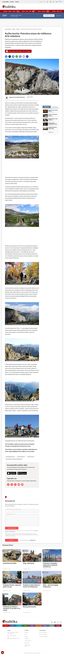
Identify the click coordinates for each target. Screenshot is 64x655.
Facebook (47, 2)
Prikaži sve (50, 132)
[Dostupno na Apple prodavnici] (11, 473)
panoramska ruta (10, 456)
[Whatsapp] (16, 56)
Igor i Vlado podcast (43, 632)
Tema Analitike (5, 1)
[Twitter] (9, 56)
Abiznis (23, 11)
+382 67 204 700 (12, 635)
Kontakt (26, 636)
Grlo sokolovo (21, 456)
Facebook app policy (27, 645)
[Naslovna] (2, 652)
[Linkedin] (13, 56)
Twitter (53, 2)
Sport (27, 11)
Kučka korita (31, 456)
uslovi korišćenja (12, 531)
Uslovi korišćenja (28, 640)
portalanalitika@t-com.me (14, 638)
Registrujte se (33, 540)
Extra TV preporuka (43, 634)
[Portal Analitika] (9, 7)
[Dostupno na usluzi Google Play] (22, 473)
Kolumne (12, 1)
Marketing (27, 638)
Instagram (51, 2)
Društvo (14, 11)
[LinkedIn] (22, 484)
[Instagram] (11, 484)
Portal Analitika (8, 29)
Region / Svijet (33, 11)
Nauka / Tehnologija (51, 626)
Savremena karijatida (58, 626)
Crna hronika (18, 11)
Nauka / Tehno (48, 11)
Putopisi (17, 1)
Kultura (39, 11)
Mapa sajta (27, 642)
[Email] (23, 56)
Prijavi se (11, 540)
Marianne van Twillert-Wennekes (14, 459)
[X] (15, 484)
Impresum (27, 632)
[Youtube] (19, 484)
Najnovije (5, 11)
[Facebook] (6, 56)
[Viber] (20, 56)
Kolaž (30, 11)
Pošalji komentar (12, 528)
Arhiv (26, 634)
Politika (9, 11)
